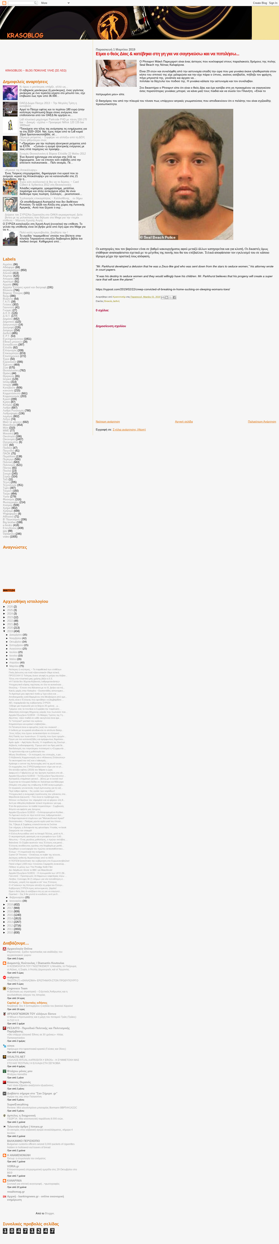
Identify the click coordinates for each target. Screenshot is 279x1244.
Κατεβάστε (9, 387)
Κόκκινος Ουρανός (19, 1082)
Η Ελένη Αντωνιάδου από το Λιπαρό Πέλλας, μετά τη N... (37, 833)
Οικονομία (9, 439)
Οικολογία (9, 436)
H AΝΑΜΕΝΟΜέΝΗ (18, 1155)
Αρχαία (7, 284)
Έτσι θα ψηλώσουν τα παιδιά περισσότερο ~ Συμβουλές (36, 806)
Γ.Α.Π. (6, 301)
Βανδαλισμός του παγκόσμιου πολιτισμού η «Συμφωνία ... (37, 748)
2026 (10, 606)
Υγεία (6, 496)
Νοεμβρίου (15, 638)
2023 (10, 617)
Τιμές (6, 488)
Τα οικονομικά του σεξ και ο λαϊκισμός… (28, 760)
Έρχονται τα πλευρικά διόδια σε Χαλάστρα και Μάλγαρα (36, 782)
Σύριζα (7, 476)
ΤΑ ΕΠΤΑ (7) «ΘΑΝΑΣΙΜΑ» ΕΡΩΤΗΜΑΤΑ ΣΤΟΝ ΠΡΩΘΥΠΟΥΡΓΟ (42, 980)
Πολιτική (8, 462)
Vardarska (9, 533)
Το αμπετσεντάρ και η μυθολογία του (27, 751)
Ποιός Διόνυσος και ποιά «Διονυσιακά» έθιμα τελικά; (34, 672)
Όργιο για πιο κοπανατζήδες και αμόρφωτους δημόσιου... (37, 739)
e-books (7, 525)
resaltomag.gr (16, 1191)
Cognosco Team (17, 988)
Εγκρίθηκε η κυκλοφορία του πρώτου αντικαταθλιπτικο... (36, 848)
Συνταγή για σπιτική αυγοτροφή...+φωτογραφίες (33, 1183)
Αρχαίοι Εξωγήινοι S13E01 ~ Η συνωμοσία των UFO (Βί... (37, 873)
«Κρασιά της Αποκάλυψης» (21, 170)
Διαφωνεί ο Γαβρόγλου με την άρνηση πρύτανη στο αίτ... (36, 773)
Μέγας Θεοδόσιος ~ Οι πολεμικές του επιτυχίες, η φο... (35, 754)
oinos (10, 1045)
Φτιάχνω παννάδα (17, 1074)
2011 (10, 929)
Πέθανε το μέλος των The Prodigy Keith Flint (30, 867)
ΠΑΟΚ (6, 453)
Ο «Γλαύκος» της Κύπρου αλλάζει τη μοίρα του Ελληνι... (36, 885)
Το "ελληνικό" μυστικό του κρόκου (25, 721)
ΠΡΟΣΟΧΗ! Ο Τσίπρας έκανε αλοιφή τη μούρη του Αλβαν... (38, 675)
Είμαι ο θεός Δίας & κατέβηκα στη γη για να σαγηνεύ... (35, 891)
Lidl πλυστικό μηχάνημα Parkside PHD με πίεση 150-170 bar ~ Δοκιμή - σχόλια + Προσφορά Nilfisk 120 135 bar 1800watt (53, 122)
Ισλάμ (6, 382)
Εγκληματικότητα (13, 339)
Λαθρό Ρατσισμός (13, 410)
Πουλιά (7, 470)
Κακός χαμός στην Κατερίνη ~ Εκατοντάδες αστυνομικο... (37, 690)
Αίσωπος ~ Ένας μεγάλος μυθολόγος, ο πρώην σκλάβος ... (38, 839)
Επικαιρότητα (11, 353)
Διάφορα (8, 330)
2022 (10, 620)
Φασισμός (9, 499)
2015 (10, 915)
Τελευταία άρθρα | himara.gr (25, 1126)
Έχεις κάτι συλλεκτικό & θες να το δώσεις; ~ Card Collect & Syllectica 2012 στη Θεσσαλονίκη (49, 183)
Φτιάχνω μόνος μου (19, 1071)
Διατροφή (8, 327)
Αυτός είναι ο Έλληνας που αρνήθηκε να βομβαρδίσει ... (36, 699)
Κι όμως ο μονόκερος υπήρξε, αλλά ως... (44, 86)
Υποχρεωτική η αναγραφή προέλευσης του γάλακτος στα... (38, 794)
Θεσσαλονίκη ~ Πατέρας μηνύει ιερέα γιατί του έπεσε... (35, 821)
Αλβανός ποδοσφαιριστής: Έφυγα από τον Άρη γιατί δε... (36, 745)
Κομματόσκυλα (12, 393)
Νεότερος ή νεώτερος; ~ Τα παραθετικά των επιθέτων (35, 669)
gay (5, 531)
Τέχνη (6, 482)
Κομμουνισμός (11, 396)
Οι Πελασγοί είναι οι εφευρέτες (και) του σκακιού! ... (34, 727)
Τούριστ (7, 490)
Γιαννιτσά (8, 307)
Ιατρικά (7, 379)
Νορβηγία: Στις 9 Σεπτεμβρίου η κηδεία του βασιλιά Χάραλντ (40, 1005)
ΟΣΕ (5, 445)
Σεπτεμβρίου (16, 645)
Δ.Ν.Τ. (6, 316)
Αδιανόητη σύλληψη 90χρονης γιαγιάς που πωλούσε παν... (38, 712)
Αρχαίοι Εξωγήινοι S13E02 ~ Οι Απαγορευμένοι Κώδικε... (37, 812)
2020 (10, 627)
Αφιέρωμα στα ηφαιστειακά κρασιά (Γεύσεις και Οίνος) (36, 1048)
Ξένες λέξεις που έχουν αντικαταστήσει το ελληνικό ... (35, 733)
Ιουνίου (13, 655)
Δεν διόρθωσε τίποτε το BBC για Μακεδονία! (30, 870)
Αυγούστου (15, 648)
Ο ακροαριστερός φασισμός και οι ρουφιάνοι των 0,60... (36, 836)
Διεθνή (116, 301)
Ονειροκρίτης (10, 442)
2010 (10, 932)
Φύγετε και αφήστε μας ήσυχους (24, 809)
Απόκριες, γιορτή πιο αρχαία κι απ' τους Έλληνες (33, 882)
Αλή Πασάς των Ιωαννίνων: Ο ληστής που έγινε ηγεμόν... (37, 736)
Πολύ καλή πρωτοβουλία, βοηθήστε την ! (44, 232)
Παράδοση (9, 456)
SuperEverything (17, 1104)
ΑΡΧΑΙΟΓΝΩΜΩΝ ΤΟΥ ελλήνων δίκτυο (31, 1013)
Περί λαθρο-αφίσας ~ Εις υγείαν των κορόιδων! (32, 791)
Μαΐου (13, 659)
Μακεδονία (9, 425)
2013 (10, 922)
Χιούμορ (7, 505)
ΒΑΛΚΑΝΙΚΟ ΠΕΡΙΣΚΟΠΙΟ (23, 1141)
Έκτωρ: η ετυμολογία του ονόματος (26, 1158)
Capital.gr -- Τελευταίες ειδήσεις (27, 1002)
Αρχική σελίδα (184, 421)
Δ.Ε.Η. (7, 313)
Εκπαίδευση (10, 344)
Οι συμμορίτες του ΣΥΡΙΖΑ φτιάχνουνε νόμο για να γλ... (36, 766)
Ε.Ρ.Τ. (6, 336)
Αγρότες (7, 264)
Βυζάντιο (8, 298)
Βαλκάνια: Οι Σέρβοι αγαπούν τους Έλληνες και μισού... (36, 842)
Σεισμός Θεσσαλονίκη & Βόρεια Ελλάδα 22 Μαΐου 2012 (53, 153)
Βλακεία (108, 301)
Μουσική (8, 433)
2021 (10, 624)
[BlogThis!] (167, 297)
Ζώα (5, 367)
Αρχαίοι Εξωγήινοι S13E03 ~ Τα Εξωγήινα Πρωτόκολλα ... (37, 776)
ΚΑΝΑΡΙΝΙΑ (14, 1180)
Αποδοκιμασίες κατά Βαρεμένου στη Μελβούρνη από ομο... (38, 697)
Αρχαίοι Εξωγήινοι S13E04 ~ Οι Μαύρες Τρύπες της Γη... (37, 715)
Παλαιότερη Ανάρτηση (262, 421)
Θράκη (7, 373)
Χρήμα (7, 508)
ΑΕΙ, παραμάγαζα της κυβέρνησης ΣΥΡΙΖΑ (29, 703)
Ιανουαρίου (15, 900)
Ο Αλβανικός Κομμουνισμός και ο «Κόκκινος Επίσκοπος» (37, 757)
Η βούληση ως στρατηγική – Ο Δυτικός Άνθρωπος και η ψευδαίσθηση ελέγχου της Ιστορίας (37, 993)
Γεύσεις (7, 304)
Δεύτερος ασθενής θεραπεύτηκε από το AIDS (31, 857)
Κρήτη (6, 402)
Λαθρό (7, 407)
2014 (10, 918)
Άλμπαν (7, 276)
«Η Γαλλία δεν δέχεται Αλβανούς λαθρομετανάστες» (34, 681)
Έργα (6, 359)
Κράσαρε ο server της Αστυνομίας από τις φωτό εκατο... (36, 763)
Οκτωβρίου (15, 641)
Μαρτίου (14, 666)
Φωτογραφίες (11, 502)
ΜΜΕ (6, 430)
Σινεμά (7, 473)
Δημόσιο (8, 318)
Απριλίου (14, 662)
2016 (10, 911)
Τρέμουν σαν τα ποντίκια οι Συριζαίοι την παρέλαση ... (35, 709)
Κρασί (6, 399)
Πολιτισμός (9, 465)
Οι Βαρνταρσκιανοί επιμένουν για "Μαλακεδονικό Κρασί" (36, 818)
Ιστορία (7, 384)
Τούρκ (6, 493)
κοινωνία (8, 390)
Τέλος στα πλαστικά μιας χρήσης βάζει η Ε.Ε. (31, 678)
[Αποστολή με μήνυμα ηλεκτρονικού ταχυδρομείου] (163, 297)
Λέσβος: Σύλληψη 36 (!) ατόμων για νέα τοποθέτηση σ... (37, 879)
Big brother (9, 522)
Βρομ (6, 296)
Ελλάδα (7, 347)
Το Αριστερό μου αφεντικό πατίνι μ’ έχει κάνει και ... (33, 694)
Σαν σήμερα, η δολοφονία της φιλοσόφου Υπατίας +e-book (37, 827)
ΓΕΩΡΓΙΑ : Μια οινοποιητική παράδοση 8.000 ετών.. (35, 1118)
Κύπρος (7, 404)
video (6, 536)
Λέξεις (6, 419)
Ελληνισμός (10, 350)
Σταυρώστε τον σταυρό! (20, 830)
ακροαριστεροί (11, 270)
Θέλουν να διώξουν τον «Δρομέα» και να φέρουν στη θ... (37, 800)
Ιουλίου (13, 652)
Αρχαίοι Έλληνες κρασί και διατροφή (24, 287)
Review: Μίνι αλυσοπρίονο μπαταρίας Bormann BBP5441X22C (42, 1107)
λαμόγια (7, 416)
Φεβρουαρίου (17, 897)
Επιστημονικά (11, 356)
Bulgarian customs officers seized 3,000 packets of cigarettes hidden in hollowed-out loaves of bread (41, 1146)
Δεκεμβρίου (16, 634)
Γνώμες (7, 310)
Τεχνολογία (9, 485)
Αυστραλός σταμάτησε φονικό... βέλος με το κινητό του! (36, 778)
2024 (10, 613)
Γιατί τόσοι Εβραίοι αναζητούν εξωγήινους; (30, 1085)
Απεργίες (8, 278)
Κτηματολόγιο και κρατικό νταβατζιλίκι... (28, 724)
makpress (13, 977)
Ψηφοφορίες (10, 513)
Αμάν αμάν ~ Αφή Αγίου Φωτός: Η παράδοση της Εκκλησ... (38, 742)
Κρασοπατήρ (119, 297)
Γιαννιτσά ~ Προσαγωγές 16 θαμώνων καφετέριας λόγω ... (38, 876)
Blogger (49, 1213)
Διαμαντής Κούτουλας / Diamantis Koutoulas (35, 963)
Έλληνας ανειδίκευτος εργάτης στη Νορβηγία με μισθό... (36, 845)
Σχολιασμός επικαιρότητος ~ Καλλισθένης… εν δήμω (51, 198)
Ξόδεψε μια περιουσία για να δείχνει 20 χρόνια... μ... (34, 706)
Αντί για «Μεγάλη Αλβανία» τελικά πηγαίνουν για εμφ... (36, 803)
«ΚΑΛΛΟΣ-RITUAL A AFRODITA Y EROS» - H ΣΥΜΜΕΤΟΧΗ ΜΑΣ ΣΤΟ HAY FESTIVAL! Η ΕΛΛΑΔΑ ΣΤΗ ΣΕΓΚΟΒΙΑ (43, 1062)
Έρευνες (8, 364)
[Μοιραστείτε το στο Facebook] (174, 297)
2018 (10, 904)
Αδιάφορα (9, 267)
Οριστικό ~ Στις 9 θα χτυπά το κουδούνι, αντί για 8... (34, 894)
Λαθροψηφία (10, 413)
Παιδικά (7, 447)
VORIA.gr (13, 1166)
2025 (10, 610)
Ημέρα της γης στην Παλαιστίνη (24, 1096)
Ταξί (5, 479)
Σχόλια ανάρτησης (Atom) (129, 429)
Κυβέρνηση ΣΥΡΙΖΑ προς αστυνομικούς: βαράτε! (33, 888)
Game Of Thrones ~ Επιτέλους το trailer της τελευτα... (35, 854)
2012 (10, 925)
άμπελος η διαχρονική (21, 1115)
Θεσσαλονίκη (11, 370)
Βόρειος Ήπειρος (13, 293)
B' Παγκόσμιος (11, 519)
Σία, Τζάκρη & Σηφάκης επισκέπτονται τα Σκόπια (33, 824)
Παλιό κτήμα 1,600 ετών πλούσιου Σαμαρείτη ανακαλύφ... (37, 864)
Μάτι (5, 427)
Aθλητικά (8, 516)
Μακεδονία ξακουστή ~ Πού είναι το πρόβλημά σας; (34, 797)
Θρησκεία (8, 376)
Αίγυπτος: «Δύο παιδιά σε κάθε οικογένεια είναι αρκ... (35, 718)
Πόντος (7, 468)
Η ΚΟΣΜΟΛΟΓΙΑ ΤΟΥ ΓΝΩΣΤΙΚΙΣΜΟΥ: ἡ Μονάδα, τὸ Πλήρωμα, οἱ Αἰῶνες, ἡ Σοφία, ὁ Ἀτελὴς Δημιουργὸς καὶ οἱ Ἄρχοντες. (42, 968)
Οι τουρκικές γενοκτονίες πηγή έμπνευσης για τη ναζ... (36, 788)
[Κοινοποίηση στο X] (171, 297)
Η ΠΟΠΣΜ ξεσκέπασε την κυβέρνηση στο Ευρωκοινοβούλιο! (39, 861)
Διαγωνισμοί (10, 324)
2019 (10, 631)
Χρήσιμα (8, 511)
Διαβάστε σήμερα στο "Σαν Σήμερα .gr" (32, 1093)
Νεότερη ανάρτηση (108, 421)
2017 (10, 908)
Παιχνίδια (8, 450)
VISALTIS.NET (16, 1056)
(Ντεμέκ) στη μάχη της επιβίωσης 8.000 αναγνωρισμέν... (37, 785)
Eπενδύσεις (10, 528)
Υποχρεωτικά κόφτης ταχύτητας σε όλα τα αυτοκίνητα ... (36, 684)
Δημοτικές (9, 321)
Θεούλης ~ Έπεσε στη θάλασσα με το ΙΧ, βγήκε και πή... (37, 687)
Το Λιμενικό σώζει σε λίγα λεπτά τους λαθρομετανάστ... (36, 815)
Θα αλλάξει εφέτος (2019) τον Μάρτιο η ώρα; (31, 769)
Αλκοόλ (7, 273)
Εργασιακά (9, 361)
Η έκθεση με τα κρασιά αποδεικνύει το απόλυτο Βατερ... (36, 730)
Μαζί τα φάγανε (12, 422)
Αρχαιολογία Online (19, 948)
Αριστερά (8, 281)
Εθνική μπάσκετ (12, 341)
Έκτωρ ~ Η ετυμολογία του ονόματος (27, 852)
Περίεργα (8, 459)
